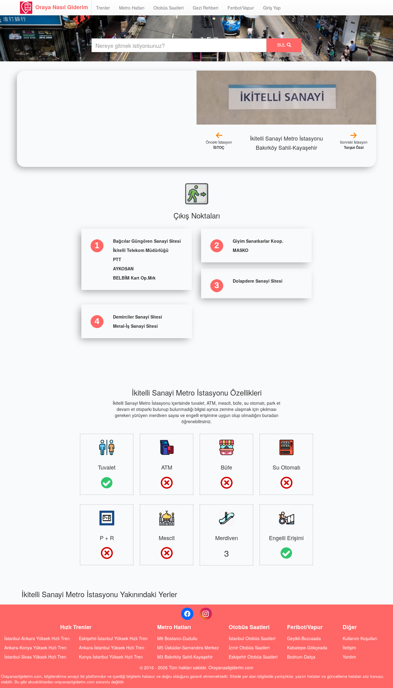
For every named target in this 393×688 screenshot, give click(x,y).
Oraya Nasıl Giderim (61, 7)
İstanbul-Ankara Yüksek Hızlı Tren (37, 638)
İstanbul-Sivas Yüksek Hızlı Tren (35, 657)
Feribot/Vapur (241, 8)
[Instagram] (206, 614)
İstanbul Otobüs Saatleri (252, 638)
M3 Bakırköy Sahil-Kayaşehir (185, 657)
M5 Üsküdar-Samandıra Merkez (188, 647)
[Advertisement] (196, 358)
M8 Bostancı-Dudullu (177, 638)
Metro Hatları (131, 8)
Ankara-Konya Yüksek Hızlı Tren (35, 647)
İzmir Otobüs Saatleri (249, 647)
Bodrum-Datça (301, 657)
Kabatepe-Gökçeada (307, 647)
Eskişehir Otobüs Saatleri (253, 657)
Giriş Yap (272, 8)
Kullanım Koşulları (360, 638)
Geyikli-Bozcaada (304, 638)
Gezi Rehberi (205, 8)
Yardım (349, 657)
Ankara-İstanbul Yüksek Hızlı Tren (111, 647)
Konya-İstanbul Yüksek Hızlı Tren (111, 657)
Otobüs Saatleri (169, 8)
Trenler (103, 8)
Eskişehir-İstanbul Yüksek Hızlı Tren (113, 638)
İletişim (349, 647)
